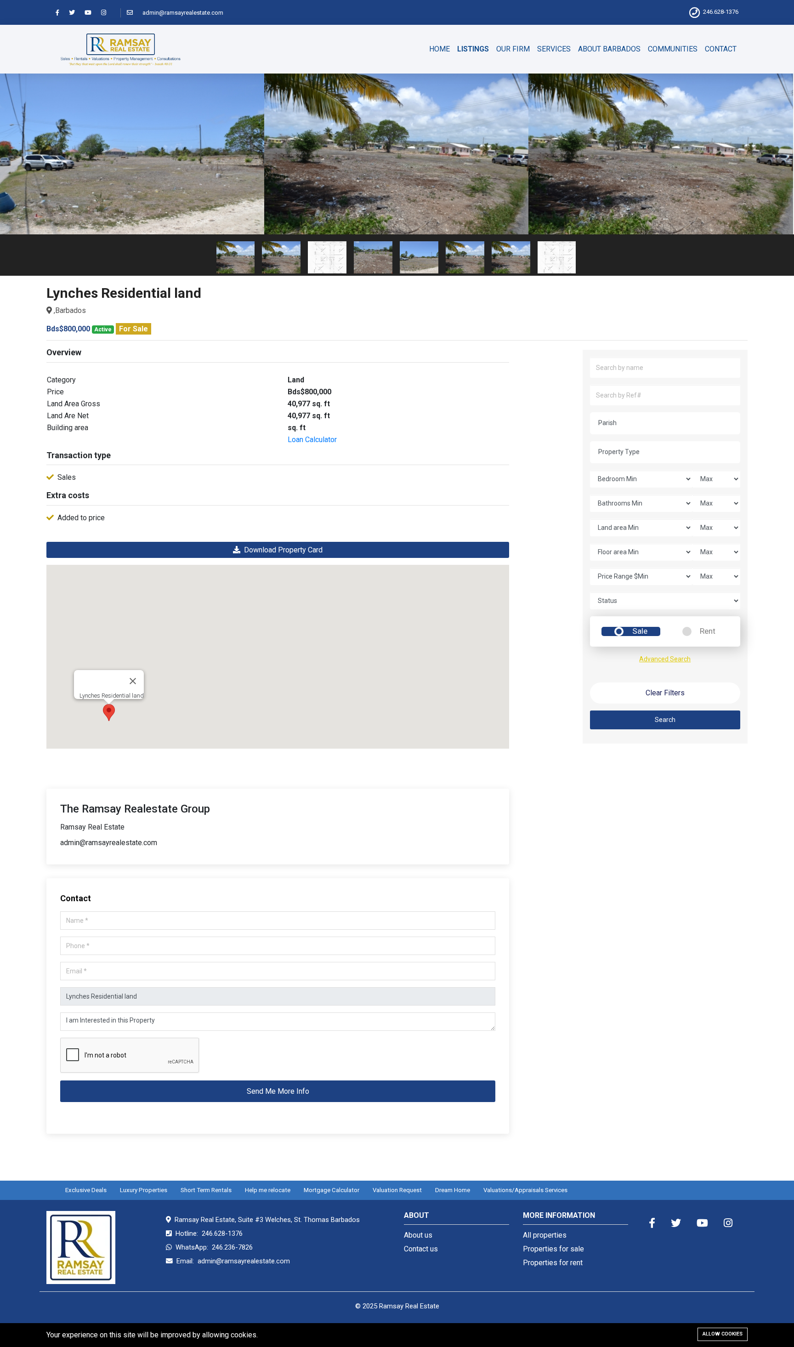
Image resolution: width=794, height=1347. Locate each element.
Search (665, 719)
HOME (439, 49)
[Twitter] (76, 13)
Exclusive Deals (86, 1190)
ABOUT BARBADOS (609, 49)
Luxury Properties (143, 1190)
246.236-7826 (232, 1247)
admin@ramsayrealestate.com (182, 12)
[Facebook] (62, 13)
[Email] (134, 13)
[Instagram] (107, 13)
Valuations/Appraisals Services (525, 1190)
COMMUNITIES (673, 49)
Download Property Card (281, 550)
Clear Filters (665, 692)
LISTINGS (473, 49)
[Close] (133, 681)
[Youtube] (92, 13)
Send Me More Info (278, 1091)
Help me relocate (267, 1190)
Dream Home (452, 1190)
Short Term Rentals (206, 1190)
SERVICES (554, 49)
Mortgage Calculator (331, 1190)
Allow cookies (723, 1334)
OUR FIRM (513, 49)
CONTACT (721, 49)
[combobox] (665, 423)
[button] (109, 712)
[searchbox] (669, 422)
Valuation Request (397, 1190)
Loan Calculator (312, 439)
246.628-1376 (720, 11)
